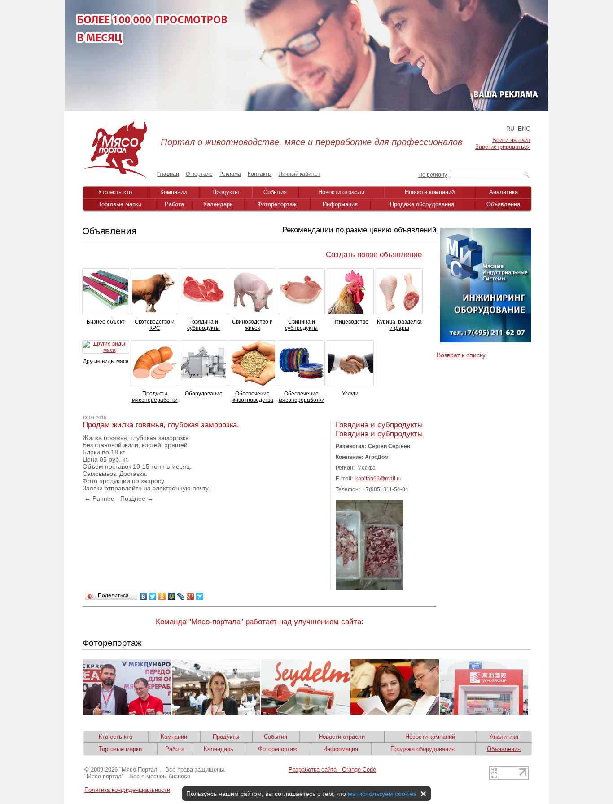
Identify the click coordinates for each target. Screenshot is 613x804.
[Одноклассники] (162, 596)
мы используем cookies (382, 793)
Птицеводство (350, 322)
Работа (174, 204)
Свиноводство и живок (252, 325)
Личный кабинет (299, 174)
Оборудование (204, 394)
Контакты (260, 174)
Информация (340, 204)
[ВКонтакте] (143, 596)
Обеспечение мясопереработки (301, 397)
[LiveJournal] (181, 596)
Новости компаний (430, 192)
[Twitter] (153, 596)
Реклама (230, 174)
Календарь (218, 204)
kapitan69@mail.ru (378, 478)
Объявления (503, 204)
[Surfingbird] (200, 596)
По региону (432, 175)
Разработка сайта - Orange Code (332, 769)
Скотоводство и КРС (155, 325)
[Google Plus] (190, 596)
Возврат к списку (461, 355)
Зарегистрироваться (502, 146)
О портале (199, 174)
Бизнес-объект (106, 322)
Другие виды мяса (106, 361)
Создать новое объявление (374, 254)
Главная (168, 174)
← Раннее (99, 498)
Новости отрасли (341, 192)
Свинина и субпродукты (301, 325)
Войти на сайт (511, 140)
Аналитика (503, 192)
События (275, 192)
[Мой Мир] (171, 596)
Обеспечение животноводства (252, 397)
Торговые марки (119, 204)
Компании (173, 192)
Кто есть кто (115, 192)
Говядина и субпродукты (203, 325)
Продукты (225, 192)
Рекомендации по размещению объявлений (359, 230)
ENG (524, 128)
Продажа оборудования (422, 204)
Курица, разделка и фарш (399, 325)
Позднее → (136, 498)
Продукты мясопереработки (155, 397)
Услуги (350, 394)
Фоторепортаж (277, 204)
